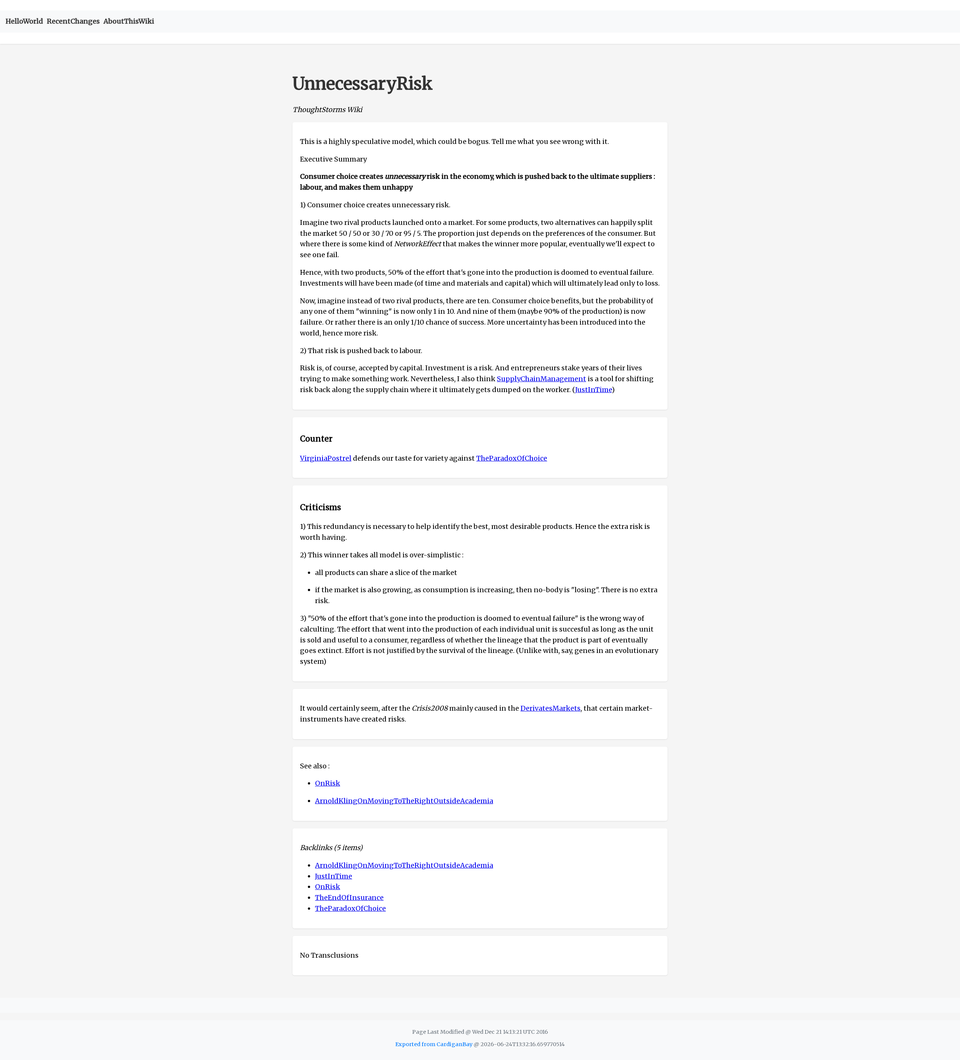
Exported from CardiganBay (433, 1044)
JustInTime (593, 389)
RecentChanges (73, 21)
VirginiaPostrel (325, 458)
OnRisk (327, 783)
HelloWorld (24, 21)
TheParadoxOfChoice (511, 458)
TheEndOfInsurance (349, 897)
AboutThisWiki (129, 21)
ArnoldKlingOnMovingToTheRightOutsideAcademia (404, 800)
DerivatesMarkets (550, 708)
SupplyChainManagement (541, 378)
